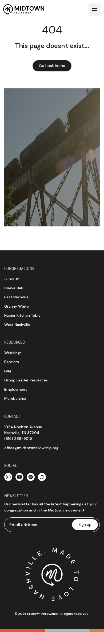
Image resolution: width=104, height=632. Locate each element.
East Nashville (16, 297)
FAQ (7, 371)
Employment (15, 389)
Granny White (16, 306)
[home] (23, 9)
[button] (95, 9)
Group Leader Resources (26, 380)
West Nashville (17, 324)
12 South (11, 279)
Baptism (11, 361)
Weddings (13, 352)
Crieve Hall (13, 288)
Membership (15, 398)
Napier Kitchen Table (22, 315)
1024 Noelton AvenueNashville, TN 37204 (23, 432)
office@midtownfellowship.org (31, 447)
